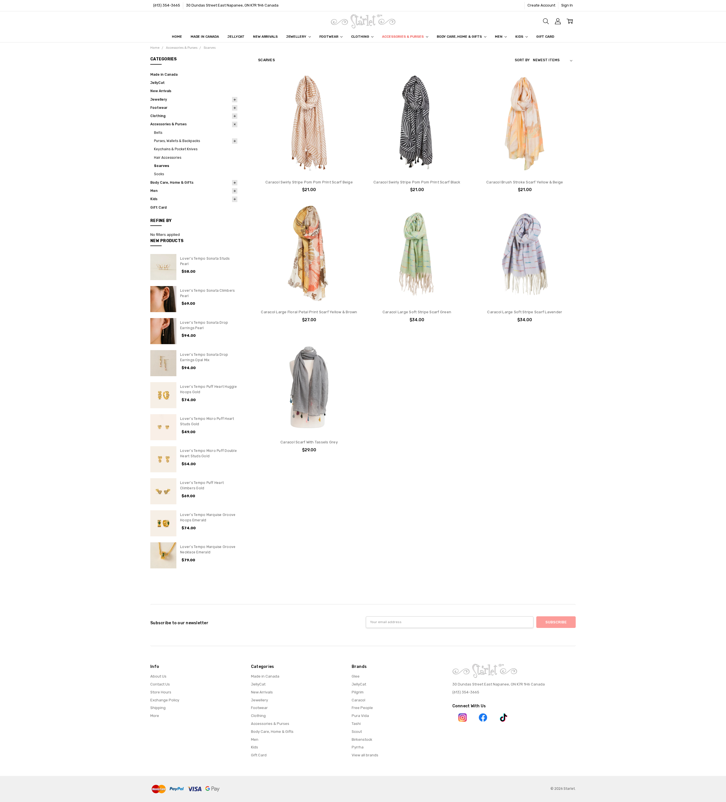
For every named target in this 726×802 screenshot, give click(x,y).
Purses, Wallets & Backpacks (177, 141)
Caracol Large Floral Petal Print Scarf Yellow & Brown (309, 312)
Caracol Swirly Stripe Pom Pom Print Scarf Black (416, 182)
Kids (519, 37)
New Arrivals (265, 37)
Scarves (161, 166)
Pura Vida (360, 716)
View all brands (365, 755)
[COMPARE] (350, 91)
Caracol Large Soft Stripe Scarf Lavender (524, 312)
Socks (159, 174)
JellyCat (235, 37)
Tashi (356, 723)
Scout (357, 731)
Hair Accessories (167, 158)
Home (177, 37)
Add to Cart (309, 153)
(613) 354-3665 (166, 5)
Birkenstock (362, 739)
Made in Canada (205, 37)
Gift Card (545, 37)
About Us (158, 676)
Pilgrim (358, 692)
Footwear (329, 37)
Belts (158, 133)
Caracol (358, 700)
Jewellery (296, 37)
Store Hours (160, 692)
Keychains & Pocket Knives (175, 149)
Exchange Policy (164, 700)
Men (499, 37)
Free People (362, 708)
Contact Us (160, 684)
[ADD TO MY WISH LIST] (350, 100)
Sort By (522, 60)
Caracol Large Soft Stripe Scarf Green (417, 312)
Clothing (360, 37)
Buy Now (309, 164)
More (154, 716)
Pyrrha (358, 747)
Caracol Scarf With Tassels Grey (309, 442)
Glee (356, 676)
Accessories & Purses (403, 37)
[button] (462, 717)
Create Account (541, 5)
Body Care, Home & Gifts (460, 37)
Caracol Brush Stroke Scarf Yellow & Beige (524, 182)
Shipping (158, 708)
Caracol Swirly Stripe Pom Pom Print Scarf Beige (309, 182)
